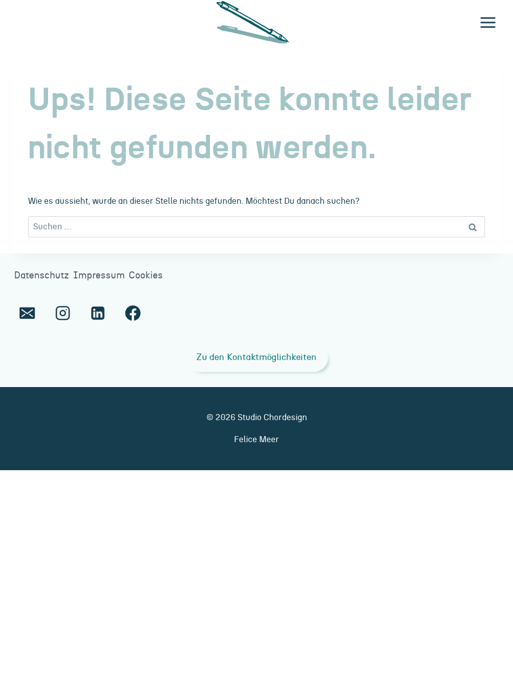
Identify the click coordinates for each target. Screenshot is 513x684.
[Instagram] (62, 313)
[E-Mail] (27, 313)
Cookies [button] (146, 275)
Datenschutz (41, 275)
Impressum (99, 275)
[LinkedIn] (98, 313)
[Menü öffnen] (487, 22)
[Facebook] (133, 313)
